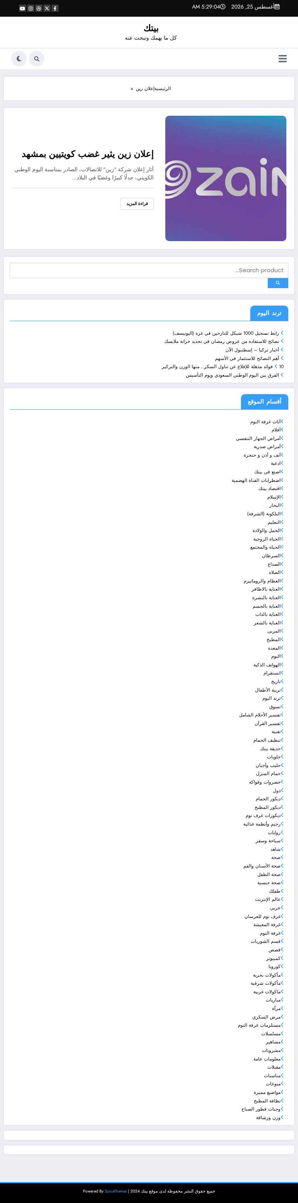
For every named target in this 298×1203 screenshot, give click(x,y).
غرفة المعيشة (267, 924)
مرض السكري (266, 1017)
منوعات (273, 1083)
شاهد (275, 849)
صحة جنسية (269, 882)
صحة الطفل (269, 874)
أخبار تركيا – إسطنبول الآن (252, 349)
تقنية (276, 731)
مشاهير (273, 1041)
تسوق (275, 706)
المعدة (274, 648)
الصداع (274, 564)
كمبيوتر (273, 958)
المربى (274, 631)
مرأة (276, 1008)
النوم (276, 656)
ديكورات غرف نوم (263, 815)
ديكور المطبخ (268, 807)
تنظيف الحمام (267, 740)
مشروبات (271, 1050)
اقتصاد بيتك (269, 488)
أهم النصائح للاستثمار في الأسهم (247, 358)
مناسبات (272, 1075)
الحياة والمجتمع (265, 547)
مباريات (273, 999)
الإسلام (274, 497)
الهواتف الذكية (267, 664)
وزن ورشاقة (268, 1117)
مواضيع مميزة (267, 1092)
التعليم (274, 522)
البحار (275, 505)
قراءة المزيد (137, 204)
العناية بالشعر (267, 622)
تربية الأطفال (268, 690)
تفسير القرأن (268, 723)
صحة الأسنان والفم (262, 865)
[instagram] (30, 8)
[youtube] (22, 8)
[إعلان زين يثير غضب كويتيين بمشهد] (225, 177)
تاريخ (276, 681)
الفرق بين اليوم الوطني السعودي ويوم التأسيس (232, 375)
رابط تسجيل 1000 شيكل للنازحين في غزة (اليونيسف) (226, 333)
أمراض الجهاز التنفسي (258, 438)
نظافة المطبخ (267, 1100)
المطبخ (274, 639)
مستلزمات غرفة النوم (259, 1025)
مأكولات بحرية (267, 975)
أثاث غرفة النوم (265, 421)
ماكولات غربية (267, 991)
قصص (275, 949)
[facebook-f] (55, 8)
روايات (274, 832)
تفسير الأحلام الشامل (260, 714)
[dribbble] (38, 8)
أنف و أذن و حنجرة (262, 455)
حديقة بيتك (270, 748)
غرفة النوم (270, 933)
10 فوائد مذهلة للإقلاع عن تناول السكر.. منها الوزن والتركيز (223, 366)
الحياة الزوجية (267, 538)
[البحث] (36, 58)
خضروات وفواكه (265, 782)
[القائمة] (282, 58)
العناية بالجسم (267, 606)
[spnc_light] (19, 58)
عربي (275, 907)
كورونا (275, 966)
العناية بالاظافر (266, 589)
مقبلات (274, 1067)
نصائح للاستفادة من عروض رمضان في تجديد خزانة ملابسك (221, 341)
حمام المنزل (268, 773)
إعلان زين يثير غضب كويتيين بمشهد (88, 154)
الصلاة (275, 572)
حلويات (274, 756)
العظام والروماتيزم (262, 580)
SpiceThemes (116, 1191)
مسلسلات (271, 1033)
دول (277, 790)
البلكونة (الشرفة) (264, 513)
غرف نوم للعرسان (262, 916)
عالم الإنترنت (268, 899)
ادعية (276, 463)
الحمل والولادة (267, 530)
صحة (276, 857)
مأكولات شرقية (266, 983)
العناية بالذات (268, 614)
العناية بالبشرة (266, 597)
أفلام (276, 429)
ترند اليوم (271, 698)
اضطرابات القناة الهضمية (256, 480)
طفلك (275, 891)
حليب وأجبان (268, 765)
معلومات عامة (267, 1058)
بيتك (151, 28)
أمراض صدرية (267, 446)
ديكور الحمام (268, 798)
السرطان (271, 555)
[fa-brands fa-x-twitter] (46, 8)
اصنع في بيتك (267, 471)
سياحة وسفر (268, 840)
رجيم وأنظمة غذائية (262, 824)
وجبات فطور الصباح (261, 1109)
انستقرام (272, 672)
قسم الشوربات (266, 941)
